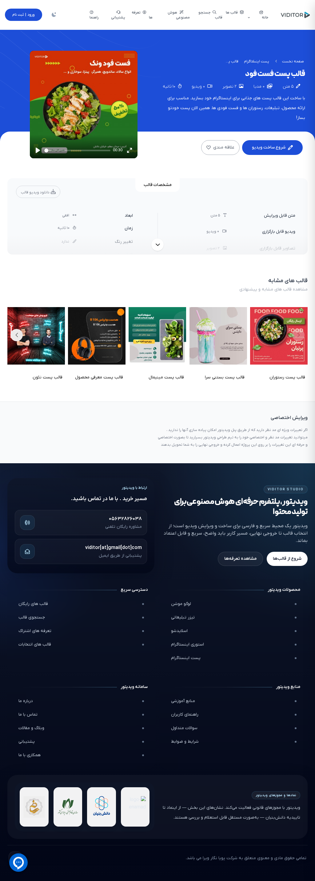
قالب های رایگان (33, 604)
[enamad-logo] (135, 807)
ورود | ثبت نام (23, 14)
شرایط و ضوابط (185, 742)
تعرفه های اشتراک (34, 631)
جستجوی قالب (31, 617)
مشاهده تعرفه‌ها (240, 559)
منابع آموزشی (183, 701)
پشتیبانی (26, 742)
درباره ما (25, 701)
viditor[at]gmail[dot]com (113, 548)
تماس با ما (28, 714)
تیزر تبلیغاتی (183, 617)
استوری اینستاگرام (187, 644)
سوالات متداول (184, 728)
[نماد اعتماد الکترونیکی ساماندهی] (34, 807)
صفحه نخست (293, 61)
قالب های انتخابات (34, 644)
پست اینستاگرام (256, 61)
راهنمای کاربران (184, 714)
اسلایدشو (179, 631)
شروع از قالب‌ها (287, 559)
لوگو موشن (181, 604)
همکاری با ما (29, 755)
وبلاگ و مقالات (31, 728)
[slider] (77, 150)
